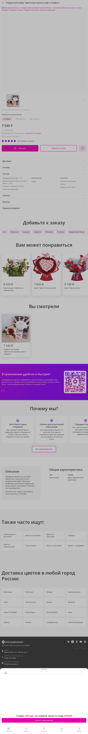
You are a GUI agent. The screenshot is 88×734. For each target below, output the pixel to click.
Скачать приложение (44, 720)
